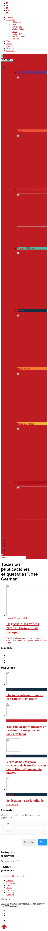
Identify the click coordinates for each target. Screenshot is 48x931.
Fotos (8, 41)
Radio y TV (17, 34)
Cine (14, 24)
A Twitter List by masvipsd (12, 876)
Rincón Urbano (18, 36)
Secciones (10, 20)
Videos (9, 43)
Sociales (15, 39)
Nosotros (10, 48)
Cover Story (17, 27)
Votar (42, 842)
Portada (9, 17)
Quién (14, 31)
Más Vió (10, 46)
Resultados (28, 842)
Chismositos (17, 22)
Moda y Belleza (18, 29)
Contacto (10, 51)
